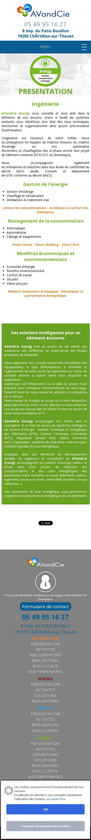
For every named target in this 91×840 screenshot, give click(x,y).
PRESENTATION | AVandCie (45, 13)
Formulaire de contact (45, 606)
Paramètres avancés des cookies (46, 826)
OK (46, 809)
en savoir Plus (56, 799)
